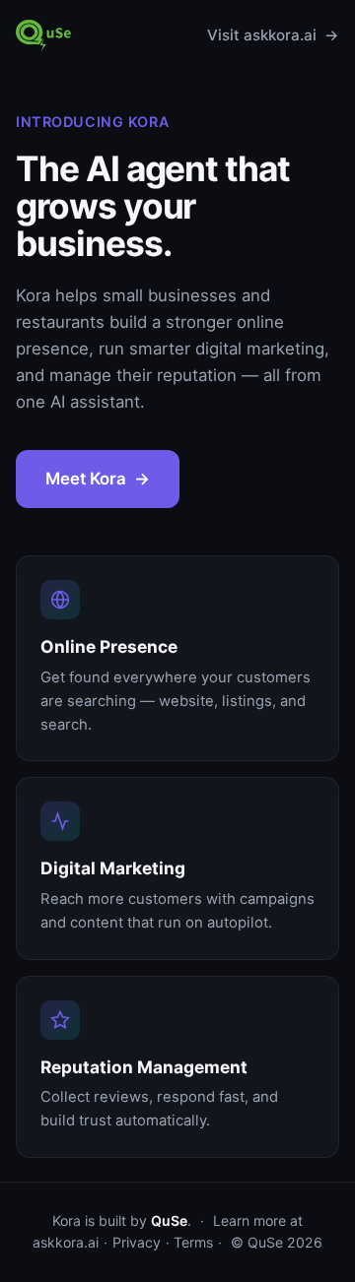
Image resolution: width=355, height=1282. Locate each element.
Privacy (136, 1242)
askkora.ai (66, 1242)
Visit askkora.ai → (273, 35)
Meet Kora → (97, 478)
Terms (193, 1242)
